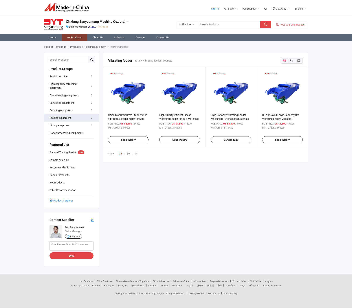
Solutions (119, 37)
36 (128, 153)
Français (122, 285)
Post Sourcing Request (292, 24)
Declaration (214, 293)
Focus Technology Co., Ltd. (152, 293)
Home (53, 37)
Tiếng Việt (254, 285)
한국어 (200, 285)
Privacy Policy (230, 293)
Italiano (152, 285)
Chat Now (75, 236)
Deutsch (164, 285)
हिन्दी (220, 285)
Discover (140, 37)
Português (109, 285)
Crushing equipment (61, 110)
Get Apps (281, 8)
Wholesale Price (181, 281)
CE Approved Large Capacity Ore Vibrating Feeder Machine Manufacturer (280, 118)
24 (120, 153)
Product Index (239, 281)
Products (76, 37)
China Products (104, 281)
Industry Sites (199, 281)
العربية (190, 285)
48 (136, 153)
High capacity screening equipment (63, 85)
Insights (269, 281)
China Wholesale (161, 281)
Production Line (58, 76)
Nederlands (177, 285)
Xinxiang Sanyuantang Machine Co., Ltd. (95, 22)
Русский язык (137, 285)
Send (71, 255)
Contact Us (162, 37)
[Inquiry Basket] (266, 8)
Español (96, 285)
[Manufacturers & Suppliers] (67, 7)
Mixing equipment (60, 125)
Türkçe (242, 285)
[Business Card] (92, 219)
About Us (98, 37)
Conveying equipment (62, 103)
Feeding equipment (60, 118)
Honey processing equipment (66, 133)
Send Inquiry (128, 139)
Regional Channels (219, 281)
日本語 (210, 285)
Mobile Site (255, 281)
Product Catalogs (63, 200)
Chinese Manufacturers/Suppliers (132, 281)
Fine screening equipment (64, 95)
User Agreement (196, 293)
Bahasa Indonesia (272, 285)
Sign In (215, 8)
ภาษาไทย (230, 285)
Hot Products (86, 281)
